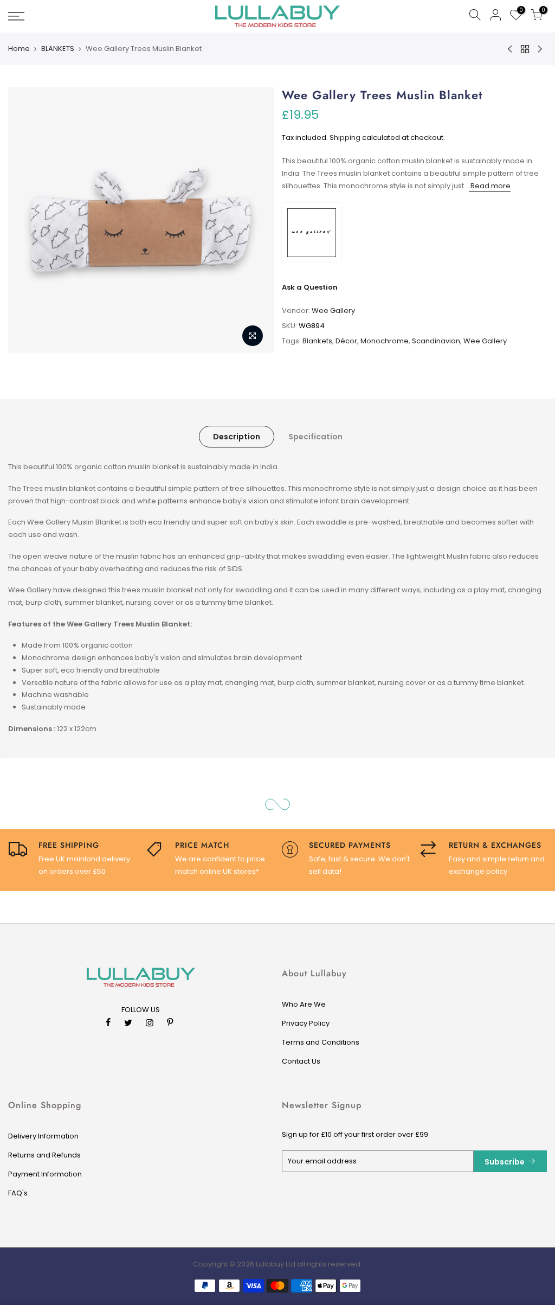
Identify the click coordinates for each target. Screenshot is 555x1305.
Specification (315, 436)
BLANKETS (57, 49)
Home (19, 49)
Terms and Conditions (320, 1042)
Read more (490, 186)
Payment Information (45, 1174)
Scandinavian (436, 341)
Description (236, 436)
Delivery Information (43, 1136)
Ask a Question (310, 287)
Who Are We (304, 1004)
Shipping (345, 137)
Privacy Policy (306, 1023)
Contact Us (301, 1061)
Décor (346, 341)
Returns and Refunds (44, 1155)
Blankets (317, 341)
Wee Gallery (333, 310)
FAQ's (18, 1193)
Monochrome (384, 341)
